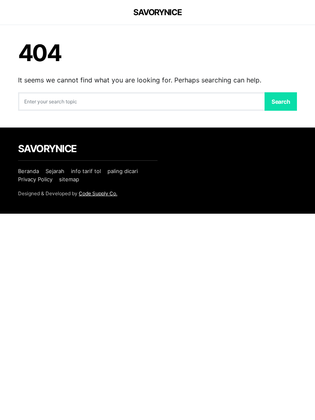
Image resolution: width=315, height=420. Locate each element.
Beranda (28, 171)
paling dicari (122, 171)
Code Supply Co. (98, 193)
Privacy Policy (35, 179)
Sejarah (55, 171)
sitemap (69, 179)
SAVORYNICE (157, 12)
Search (281, 101)
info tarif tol (86, 171)
